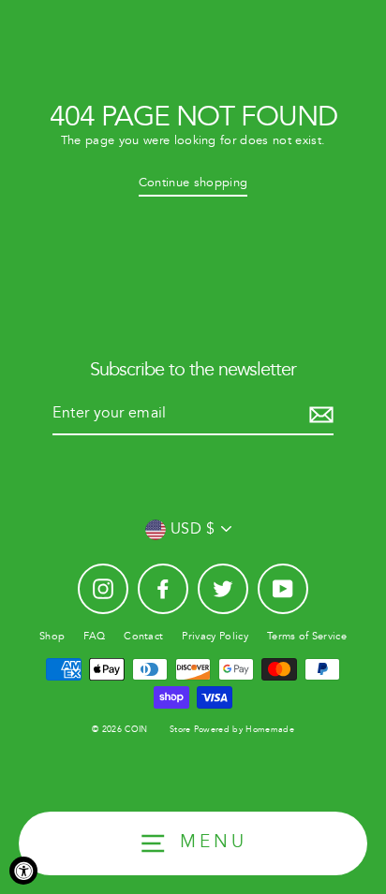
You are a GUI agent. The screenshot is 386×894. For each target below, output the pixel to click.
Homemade (269, 730)
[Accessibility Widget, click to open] (23, 871)
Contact (143, 636)
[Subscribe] (319, 414)
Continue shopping (193, 182)
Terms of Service (307, 636)
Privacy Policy (214, 636)
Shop (52, 636)
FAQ (94, 636)
